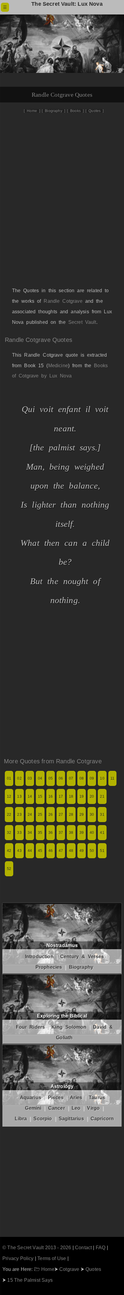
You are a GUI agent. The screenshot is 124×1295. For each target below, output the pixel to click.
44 (30, 850)
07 (71, 778)
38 (71, 832)
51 (102, 850)
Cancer (56, 1108)
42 (9, 850)
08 (81, 778)
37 (61, 832)
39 (81, 832)
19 (81, 796)
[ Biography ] (53, 111)
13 (19, 796)
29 (81, 814)
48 (71, 850)
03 (30, 778)
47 (61, 850)
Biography (81, 967)
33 (19, 832)
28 (71, 814)
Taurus (97, 1097)
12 (9, 796)
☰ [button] (5, 7)
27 (61, 814)
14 (30, 796)
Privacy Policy (18, 1258)
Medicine (58, 365)
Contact (83, 1247)
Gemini (33, 1108)
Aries (76, 1097)
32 (9, 832)
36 (50, 832)
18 (71, 796)
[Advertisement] (62, 206)
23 (19, 814)
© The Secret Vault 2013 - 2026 (36, 1247)
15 (40, 796)
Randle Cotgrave (63, 301)
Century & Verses (82, 956)
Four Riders (30, 1027)
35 (40, 832)
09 (92, 778)
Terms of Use (51, 1258)
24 (30, 814)
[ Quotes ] (94, 111)
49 (81, 850)
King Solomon (68, 1027)
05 (50, 778)
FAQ (101, 1247)
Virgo (93, 1108)
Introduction (39, 956)
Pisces (56, 1097)
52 (9, 869)
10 (102, 778)
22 (9, 814)
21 (102, 796)
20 (92, 796)
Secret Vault (82, 322)
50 (92, 850)
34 (30, 832)
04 (40, 778)
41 (102, 832)
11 (112, 778)
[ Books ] (75, 111)
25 (40, 814)
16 (50, 796)
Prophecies (49, 967)
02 (19, 778)
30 (92, 814)
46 (50, 850)
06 (61, 778)
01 (9, 778)
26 (50, 814)
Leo (76, 1108)
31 (102, 814)
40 (92, 832)
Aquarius (30, 1097)
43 (19, 850)
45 (40, 850)
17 (61, 796)
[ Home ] (32, 111)
